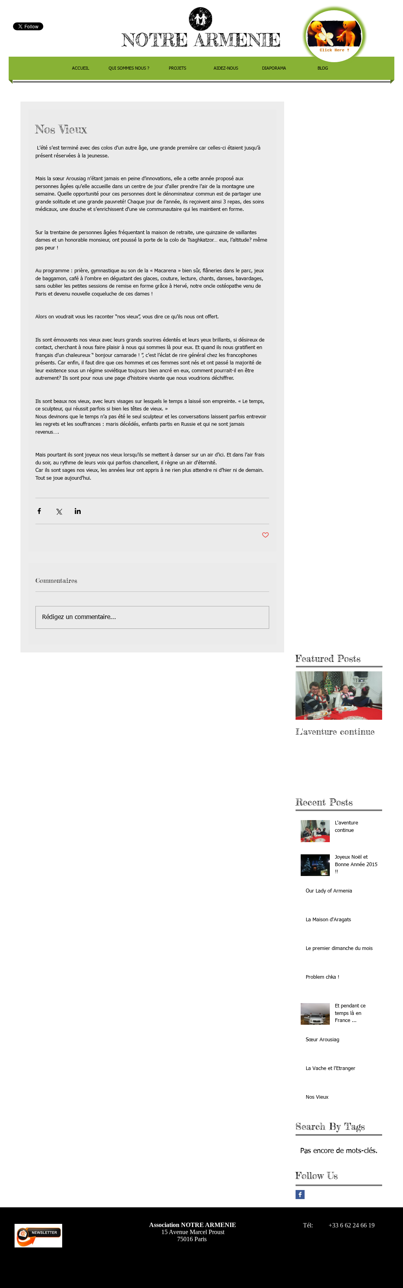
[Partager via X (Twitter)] (58, 511)
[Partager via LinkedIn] (77, 511)
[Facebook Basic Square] (300, 1194)
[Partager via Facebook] (39, 511)
